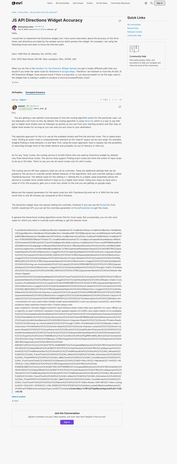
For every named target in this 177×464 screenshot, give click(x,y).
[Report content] (120, 21)
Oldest (23, 100)
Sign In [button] (67, 422)
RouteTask (105, 205)
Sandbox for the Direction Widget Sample (56, 68)
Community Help (134, 35)
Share (15, 82)
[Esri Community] (17, 3)
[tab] (17, 92)
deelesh (21, 106)
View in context (18, 397)
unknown (50, 29)
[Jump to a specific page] (120, 100)
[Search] (151, 3)
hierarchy (89, 121)
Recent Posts (133, 28)
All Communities (134, 24)
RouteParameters (82, 208)
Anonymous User (25, 27)
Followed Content (134, 32)
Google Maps (68, 71)
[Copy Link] (55, 29)
